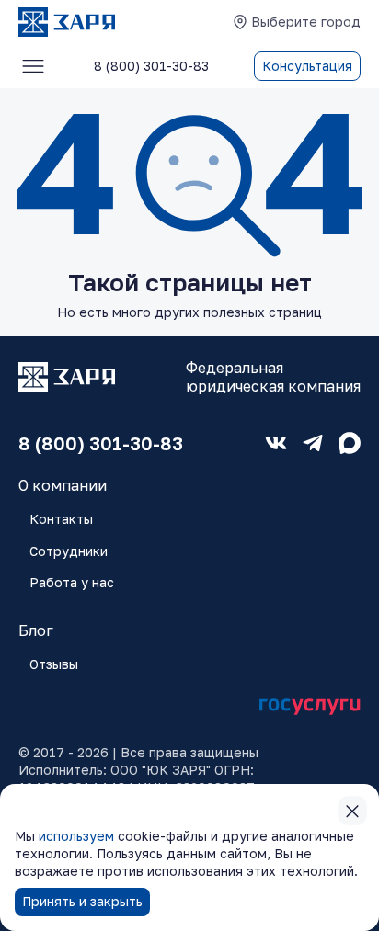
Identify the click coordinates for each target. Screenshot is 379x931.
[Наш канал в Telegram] (313, 443)
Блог (35, 630)
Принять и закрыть (82, 901)
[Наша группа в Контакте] (276, 443)
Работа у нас (71, 582)
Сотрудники (68, 551)
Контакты (61, 519)
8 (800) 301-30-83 (100, 443)
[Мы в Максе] (350, 443)
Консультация (307, 66)
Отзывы (53, 664)
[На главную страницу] (66, 22)
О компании (62, 485)
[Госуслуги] (310, 707)
